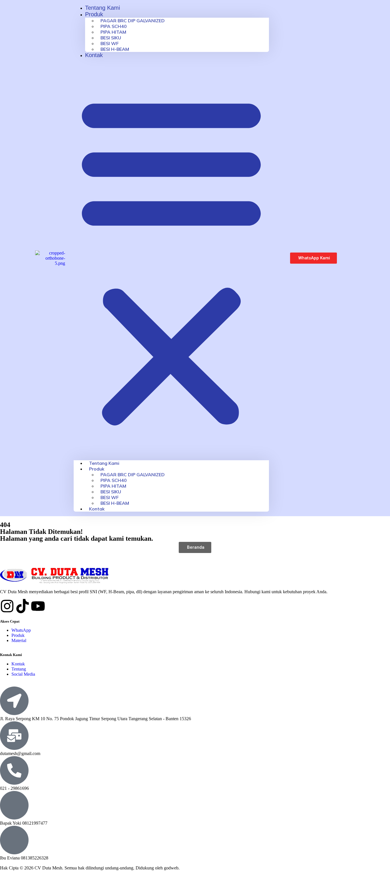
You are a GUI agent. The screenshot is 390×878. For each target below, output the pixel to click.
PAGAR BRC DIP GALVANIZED (132, 20)
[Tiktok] (22, 606)
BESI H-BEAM (114, 49)
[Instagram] (7, 606)
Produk (94, 14)
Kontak (94, 55)
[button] (171, 259)
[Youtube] (38, 606)
